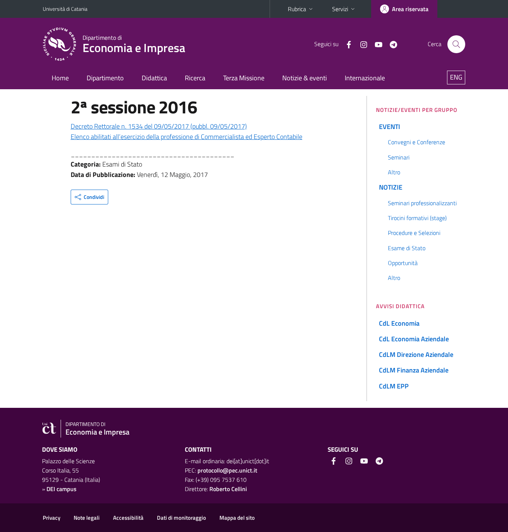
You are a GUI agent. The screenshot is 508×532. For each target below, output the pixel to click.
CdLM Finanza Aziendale (413, 370)
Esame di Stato (406, 248)
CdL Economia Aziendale (414, 339)
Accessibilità (128, 517)
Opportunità (403, 262)
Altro (394, 172)
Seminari (398, 157)
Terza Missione (243, 78)
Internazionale (365, 78)
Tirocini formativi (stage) (417, 217)
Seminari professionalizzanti (422, 203)
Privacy (51, 517)
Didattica (154, 78)
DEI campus (61, 488)
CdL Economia (399, 323)
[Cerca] (456, 44)
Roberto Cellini (228, 488)
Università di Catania (65, 9)
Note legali (87, 517)
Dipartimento (105, 78)
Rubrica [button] (297, 8)
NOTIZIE (390, 187)
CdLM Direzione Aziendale (416, 354)
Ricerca (195, 78)
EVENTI (389, 127)
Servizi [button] (340, 8)
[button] (89, 197)
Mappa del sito (237, 517)
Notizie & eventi (304, 78)
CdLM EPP (394, 386)
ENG (456, 77)
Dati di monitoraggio (181, 517)
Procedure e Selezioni (414, 232)
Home (60, 78)
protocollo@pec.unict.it (227, 470)
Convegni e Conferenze (416, 142)
